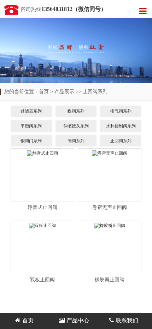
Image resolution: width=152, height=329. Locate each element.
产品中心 (77, 320)
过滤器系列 (31, 111)
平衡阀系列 (31, 126)
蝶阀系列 (76, 111)
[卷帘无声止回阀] (109, 175)
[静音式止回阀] (42, 175)
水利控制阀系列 (121, 126)
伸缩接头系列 (76, 126)
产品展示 (64, 91)
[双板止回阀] (42, 247)
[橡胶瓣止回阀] (109, 247)
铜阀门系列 (31, 140)
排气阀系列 (120, 111)
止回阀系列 (95, 91)
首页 (44, 91)
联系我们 (127, 320)
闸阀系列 (76, 140)
